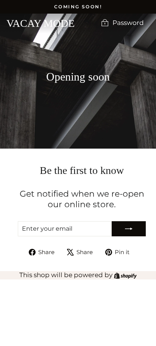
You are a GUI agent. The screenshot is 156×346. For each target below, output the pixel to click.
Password (128, 23)
